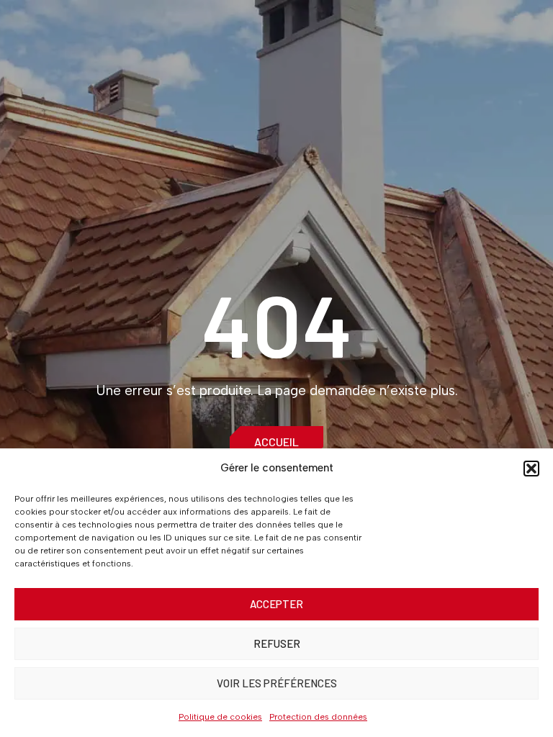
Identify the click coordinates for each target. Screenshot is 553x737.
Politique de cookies (220, 717)
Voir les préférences (277, 683)
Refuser (276, 643)
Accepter (276, 603)
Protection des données (318, 717)
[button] (531, 468)
